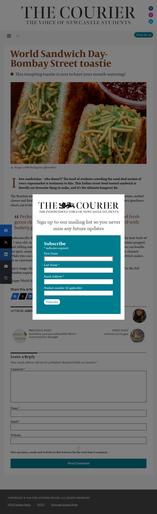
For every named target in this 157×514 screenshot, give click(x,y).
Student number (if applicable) (63, 288)
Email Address (54, 276)
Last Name (51, 265)
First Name (51, 253)
